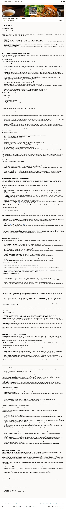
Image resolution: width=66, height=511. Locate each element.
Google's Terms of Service (31, 506)
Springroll (62, 507)
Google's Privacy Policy (21, 506)
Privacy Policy (49, 503)
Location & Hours (11, 503)
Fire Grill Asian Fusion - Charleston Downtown (13, 1)
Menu (6, 503)
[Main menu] (1, 1)
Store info (60, 20)
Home (3, 503)
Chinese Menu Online (60, 506)
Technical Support (43, 503)
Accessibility (62, 503)
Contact (17, 503)
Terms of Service (56, 503)
